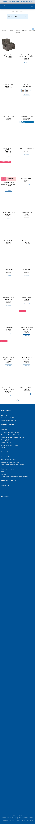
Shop (17, 11)
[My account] (32, 6)
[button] (33, 29)
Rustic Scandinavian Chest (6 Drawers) (26, 687)
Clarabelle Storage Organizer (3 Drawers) (26, 55)
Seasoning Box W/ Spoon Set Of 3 (27, 567)
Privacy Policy (5, 800)
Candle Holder (8, 241)
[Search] (4, 6)
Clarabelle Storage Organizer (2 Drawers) (8, 183)
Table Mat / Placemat (8, 506)
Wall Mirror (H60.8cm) (27, 148)
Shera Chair (8, 746)
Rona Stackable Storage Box (27, 358)
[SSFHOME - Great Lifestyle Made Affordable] (17, 6)
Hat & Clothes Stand (26, 658)
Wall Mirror (26, 269)
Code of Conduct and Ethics (10, 822)
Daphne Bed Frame (8, 686)
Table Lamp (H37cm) (8, 418)
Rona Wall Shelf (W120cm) (27, 747)
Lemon (26, 506)
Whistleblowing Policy (8, 820)
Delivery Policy (6, 803)
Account (4, 790)
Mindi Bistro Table (26, 718)
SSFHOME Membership (8, 781)
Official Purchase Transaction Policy (12, 798)
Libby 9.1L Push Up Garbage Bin (8, 358)
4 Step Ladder (26, 298)
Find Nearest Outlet (7, 778)
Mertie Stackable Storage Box (8, 298)
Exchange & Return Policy (9, 805)
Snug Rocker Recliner (8, 55)
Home (13, 11)
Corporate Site (5, 817)
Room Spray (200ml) (8, 596)
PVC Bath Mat (26, 628)
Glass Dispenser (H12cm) (27, 213)
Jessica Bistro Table (8, 718)
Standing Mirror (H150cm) (8, 149)
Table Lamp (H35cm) (26, 388)
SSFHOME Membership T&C (10, 792)
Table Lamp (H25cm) (26, 418)
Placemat (8, 475)
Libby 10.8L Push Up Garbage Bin (26, 328)
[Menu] (2, 6)
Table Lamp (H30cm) (8, 446)
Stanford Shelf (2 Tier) (8, 658)
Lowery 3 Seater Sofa (26, 116)
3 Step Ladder (8, 328)
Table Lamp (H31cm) (8, 566)
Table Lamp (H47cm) (26, 178)
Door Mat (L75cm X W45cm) (8, 628)
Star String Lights (8, 116)
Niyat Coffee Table (8, 85)
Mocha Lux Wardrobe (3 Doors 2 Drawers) (8, 388)
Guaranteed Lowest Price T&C (10, 795)
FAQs (3, 808)
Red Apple (8, 538)
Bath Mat (27, 85)
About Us (4, 775)
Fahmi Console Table (8, 212)
